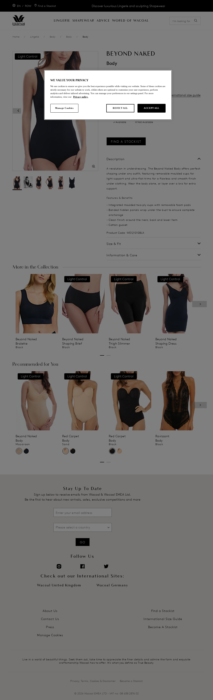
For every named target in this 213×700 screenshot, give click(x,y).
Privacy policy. (80, 97)
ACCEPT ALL (151, 108)
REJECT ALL (120, 108)
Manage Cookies (64, 108)
